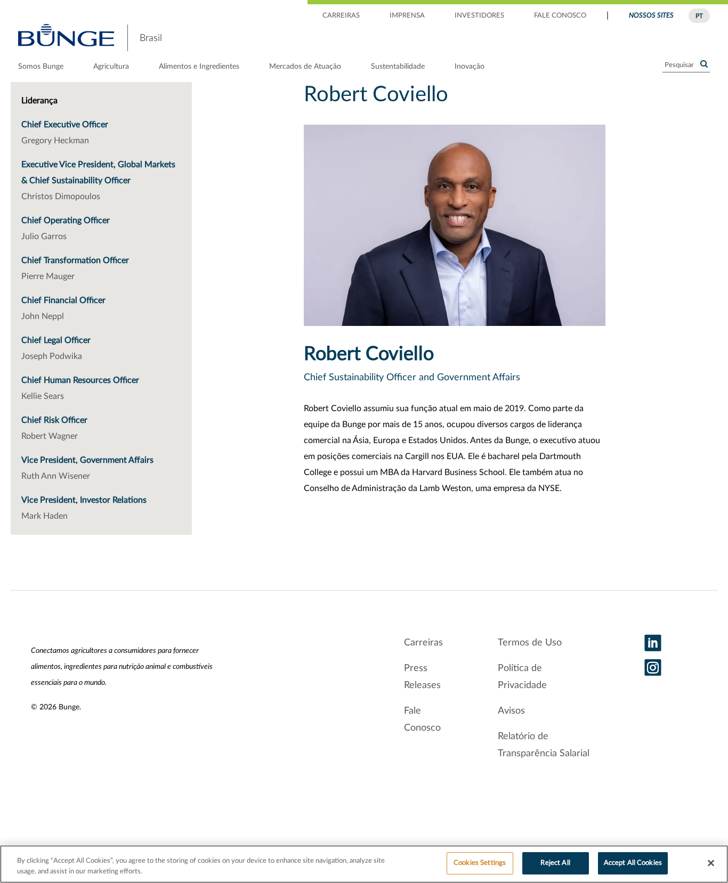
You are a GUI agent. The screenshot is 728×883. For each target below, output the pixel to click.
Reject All (555, 863)
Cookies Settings (480, 863)
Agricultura (111, 66)
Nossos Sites (651, 15)
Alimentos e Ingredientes (199, 66)
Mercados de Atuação (305, 66)
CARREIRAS (341, 15)
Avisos (511, 711)
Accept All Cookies (633, 863)
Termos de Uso (530, 643)
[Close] (711, 862)
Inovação (469, 66)
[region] (364, 864)
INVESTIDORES (479, 15)
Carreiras (423, 643)
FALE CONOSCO (560, 15)
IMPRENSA (407, 15)
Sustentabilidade (398, 66)
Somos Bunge (40, 66)
